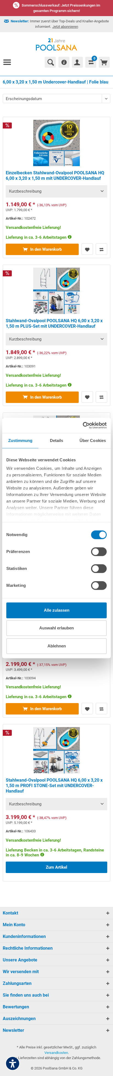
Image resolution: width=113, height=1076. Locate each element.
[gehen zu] (9, 62)
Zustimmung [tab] (20, 440)
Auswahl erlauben (56, 628)
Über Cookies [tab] (93, 440)
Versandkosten (56, 1053)
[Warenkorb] (104, 62)
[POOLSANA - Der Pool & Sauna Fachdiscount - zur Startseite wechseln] (56, 44)
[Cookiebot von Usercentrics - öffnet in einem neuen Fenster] (83, 425)
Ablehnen (56, 646)
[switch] (99, 551)
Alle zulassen (56, 610)
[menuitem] (9, 62)
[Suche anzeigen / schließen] (50, 62)
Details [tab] (56, 440)
